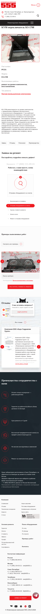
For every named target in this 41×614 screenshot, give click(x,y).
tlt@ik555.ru (27, 591)
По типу (24, 528)
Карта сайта (24, 512)
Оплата (3, 531)
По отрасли (25, 534)
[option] (20, 267)
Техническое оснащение (8, 509)
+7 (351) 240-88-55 (15, 579)
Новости (3, 512)
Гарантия (4, 528)
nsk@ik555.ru (27, 585)
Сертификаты (5, 547)
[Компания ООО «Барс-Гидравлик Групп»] (9, 344)
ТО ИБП (3, 539)
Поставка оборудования (28, 506)
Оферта (3, 536)
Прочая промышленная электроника (23, 280)
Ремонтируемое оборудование (18, 23)
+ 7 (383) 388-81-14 (15, 585)
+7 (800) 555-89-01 (10, 16)
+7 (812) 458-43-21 (15, 571)
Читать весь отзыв (21, 364)
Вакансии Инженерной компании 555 (31, 516)
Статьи (3, 515)
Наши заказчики (26, 503)
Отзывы (3, 506)
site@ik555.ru (27, 565)
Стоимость (4, 534)
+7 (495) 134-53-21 (15, 565)
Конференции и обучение (28, 509)
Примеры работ (27, 538)
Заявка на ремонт (21, 598)
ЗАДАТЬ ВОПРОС (22, 312)
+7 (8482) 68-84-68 (15, 591)
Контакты (25, 546)
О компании (4, 503)
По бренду (25, 531)
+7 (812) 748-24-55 (14, 573)
